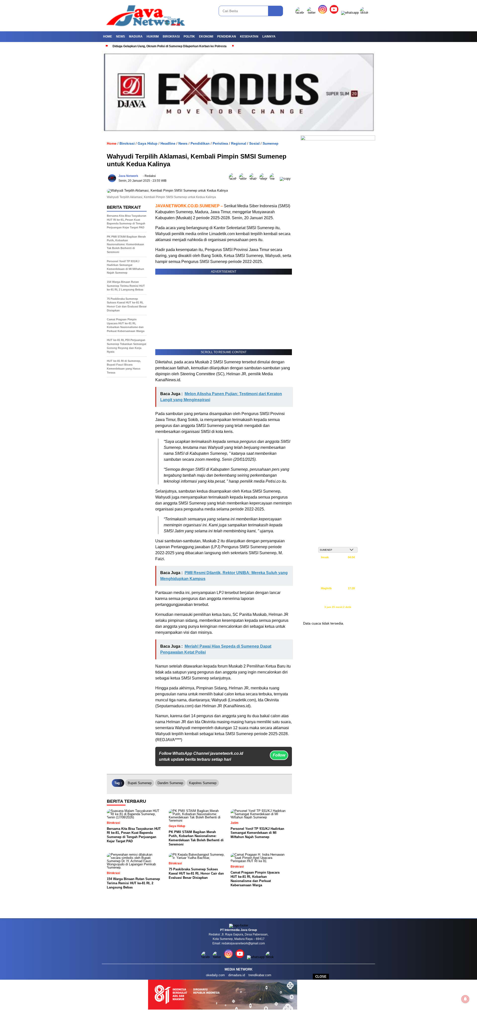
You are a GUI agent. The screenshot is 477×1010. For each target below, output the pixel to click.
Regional (238, 143)
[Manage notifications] (465, 999)
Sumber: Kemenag (338, 612)
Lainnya (269, 36)
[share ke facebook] (234, 178)
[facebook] (300, 12)
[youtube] (335, 12)
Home (107, 36)
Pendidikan (226, 36)
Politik (189, 36)
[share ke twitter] (244, 178)
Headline (167, 143)
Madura (136, 36)
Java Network (128, 176)
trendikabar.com (259, 975)
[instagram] (323, 12)
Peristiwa (220, 143)
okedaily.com (215, 975)
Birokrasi (171, 36)
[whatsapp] (350, 12)
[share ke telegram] (264, 178)
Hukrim (153, 36)
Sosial (254, 143)
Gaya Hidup (148, 143)
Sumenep (270, 143)
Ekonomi (206, 36)
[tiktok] (365, 12)
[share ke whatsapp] (254, 178)
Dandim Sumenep (170, 783)
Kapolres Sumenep (202, 783)
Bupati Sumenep (140, 783)
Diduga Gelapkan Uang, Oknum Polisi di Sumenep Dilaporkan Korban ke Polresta (144, 46)
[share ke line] (275, 178)
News (120, 36)
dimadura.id (236, 975)
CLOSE (320, 976)
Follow (279, 755)
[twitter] (312, 12)
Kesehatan (249, 36)
